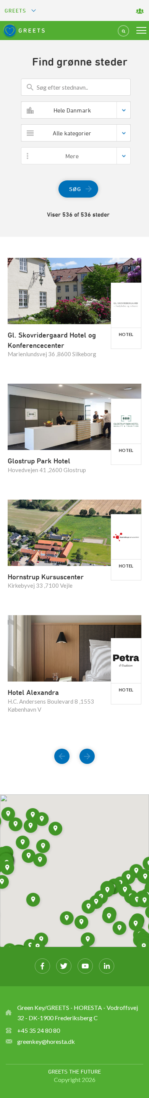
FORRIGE (62, 752)
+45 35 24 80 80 (38, 1030)
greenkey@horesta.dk (46, 1041)
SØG (75, 189)
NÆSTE (87, 752)
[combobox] (75, 110)
